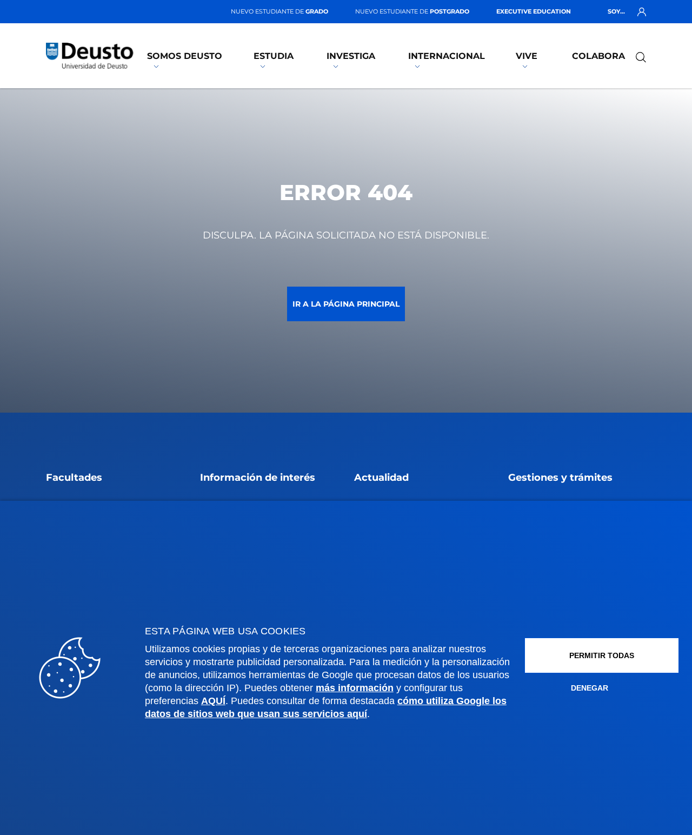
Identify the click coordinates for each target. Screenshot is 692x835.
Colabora (598, 56)
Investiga (351, 56)
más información (355, 687)
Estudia (274, 56)
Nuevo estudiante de (279, 11)
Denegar (589, 688)
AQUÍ (213, 700)
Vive (526, 56)
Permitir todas (601, 655)
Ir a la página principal (346, 304)
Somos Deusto (184, 56)
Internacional (446, 56)
